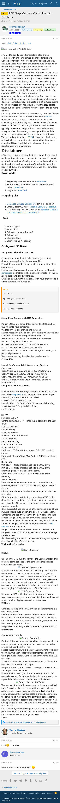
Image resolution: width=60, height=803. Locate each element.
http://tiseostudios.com (19, 43)
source (48, 116)
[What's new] (51, 3)
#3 (58, 762)
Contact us (6, 793)
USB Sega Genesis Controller (20, 203)
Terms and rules (19, 793)
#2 (58, 740)
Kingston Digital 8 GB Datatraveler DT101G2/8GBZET (32, 211)
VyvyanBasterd (17, 729)
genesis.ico (6, 272)
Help (43, 793)
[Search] (56, 3)
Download (42, 181)
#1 (58, 38)
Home (49, 793)
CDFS (30, 137)
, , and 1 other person (25, 722)
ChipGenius (18, 394)
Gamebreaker (16, 752)
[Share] (54, 38)
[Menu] (4, 3)
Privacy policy (33, 793)
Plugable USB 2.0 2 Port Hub (42, 206)
